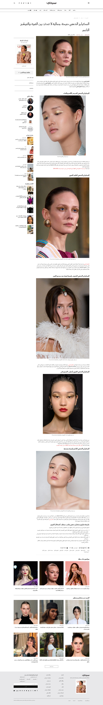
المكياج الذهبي (86, 264)
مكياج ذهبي (77, 550)
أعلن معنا (74, 700)
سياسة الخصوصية (80, 700)
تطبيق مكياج (56, 550)
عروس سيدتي (61, 689)
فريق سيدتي (48, 686)
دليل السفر (62, 695)
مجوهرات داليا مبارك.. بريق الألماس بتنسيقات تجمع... (21, 216)
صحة (25, 147)
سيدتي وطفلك (52, 10)
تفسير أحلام (24, 155)
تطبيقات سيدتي (48, 689)
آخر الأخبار (49, 695)
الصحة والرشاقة (22, 677)
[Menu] (88, 3)
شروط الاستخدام (87, 700)
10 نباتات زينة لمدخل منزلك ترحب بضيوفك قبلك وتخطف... (21, 187)
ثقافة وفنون (24, 164)
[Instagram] (21, 3)
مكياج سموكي (71, 550)
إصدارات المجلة (24, 41)
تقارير (63, 686)
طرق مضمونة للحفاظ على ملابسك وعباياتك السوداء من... (21, 207)
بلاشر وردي (51, 519)
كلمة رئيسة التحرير (25, 72)
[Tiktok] (24, 3)
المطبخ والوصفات (21, 679)
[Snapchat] (28, 3)
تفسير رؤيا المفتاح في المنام (22, 157)
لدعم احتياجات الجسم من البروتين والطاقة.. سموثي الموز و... (20, 140)
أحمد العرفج (24, 122)
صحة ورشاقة (60, 10)
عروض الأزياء (44, 550)
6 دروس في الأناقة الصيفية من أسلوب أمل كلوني (21, 196)
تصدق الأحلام (31, 83)
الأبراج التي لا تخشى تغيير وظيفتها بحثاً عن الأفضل (20, 176)
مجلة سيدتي (48, 674)
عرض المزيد (51, 666)
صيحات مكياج (50, 550)
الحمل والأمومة (22, 681)
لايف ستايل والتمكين (33, 677)
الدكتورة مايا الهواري (23, 114)
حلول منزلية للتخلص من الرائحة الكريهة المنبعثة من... (20, 226)
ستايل (63, 683)
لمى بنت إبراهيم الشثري (22, 100)
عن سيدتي (49, 680)
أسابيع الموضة (86, 552)
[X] (26, 3)
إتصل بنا (69, 700)
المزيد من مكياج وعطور (81, 598)
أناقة (69, 10)
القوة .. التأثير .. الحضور (30, 77)
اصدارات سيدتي (61, 692)
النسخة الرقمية (24, 66)
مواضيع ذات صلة (83, 559)
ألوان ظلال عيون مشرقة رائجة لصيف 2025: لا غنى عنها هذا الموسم (69, 445)
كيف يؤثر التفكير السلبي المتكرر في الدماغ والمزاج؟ (20, 149)
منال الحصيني (24, 128)
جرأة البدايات (31, 88)
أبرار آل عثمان (24, 107)
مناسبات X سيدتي (47, 677)
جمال (65, 10)
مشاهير (74, 10)
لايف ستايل (45, 10)
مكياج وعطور (87, 35)
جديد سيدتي (29, 135)
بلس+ (40, 10)
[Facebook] (19, 3)
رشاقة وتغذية (24, 138)
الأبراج (25, 173)
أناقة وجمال (28, 679)
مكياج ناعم (66, 550)
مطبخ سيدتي (61, 677)
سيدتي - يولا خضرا (79, 35)
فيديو (29, 10)
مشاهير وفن (34, 679)
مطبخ (34, 10)
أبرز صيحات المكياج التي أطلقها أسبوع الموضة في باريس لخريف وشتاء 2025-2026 (69, 169)
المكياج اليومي (71, 365)
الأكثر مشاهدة (29, 184)
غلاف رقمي (48, 692)
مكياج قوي (61, 550)
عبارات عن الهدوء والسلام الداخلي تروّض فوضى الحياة (20, 167)
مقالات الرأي (30, 96)
